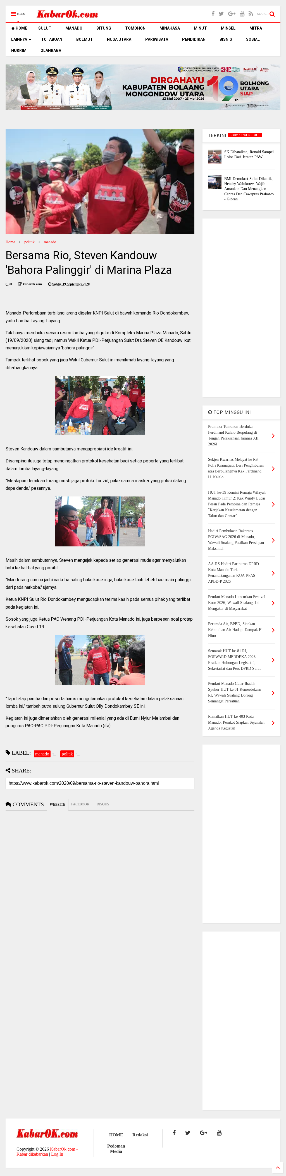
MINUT (200, 28)
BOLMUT (84, 39)
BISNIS (226, 39)
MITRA (255, 28)
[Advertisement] (241, 308)
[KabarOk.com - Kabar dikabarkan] (67, 16)
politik (29, 242)
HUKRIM (19, 50)
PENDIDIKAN (194, 39)
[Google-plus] (231, 13)
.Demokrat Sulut (243, 135)
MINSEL (228, 28)
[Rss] (251, 13)
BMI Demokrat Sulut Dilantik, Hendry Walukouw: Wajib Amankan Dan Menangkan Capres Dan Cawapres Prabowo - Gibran (249, 189)
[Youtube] (242, 13)
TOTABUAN (51, 39)
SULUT (44, 28)
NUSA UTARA (119, 39)
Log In (57, 1154)
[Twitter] (221, 13)
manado (50, 242)
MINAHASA (169, 28)
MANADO (73, 28)
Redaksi (140, 1134)
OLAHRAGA (50, 50)
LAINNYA (19, 39)
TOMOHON (135, 28)
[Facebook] (212, 13)
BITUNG (103, 28)
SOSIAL (253, 39)
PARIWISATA (156, 39)
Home (10, 242)
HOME (21, 28)
